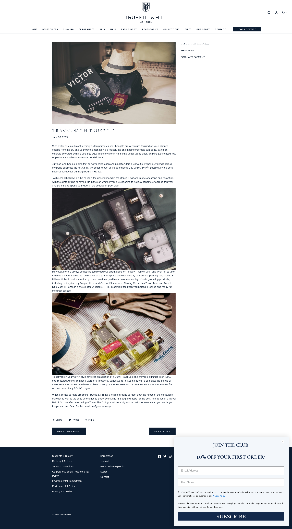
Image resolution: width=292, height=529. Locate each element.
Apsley (71, 380)
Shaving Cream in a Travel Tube (141, 283)
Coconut (105, 283)
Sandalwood (117, 380)
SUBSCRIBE (231, 516)
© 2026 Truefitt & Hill (61, 514)
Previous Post (69, 431)
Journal (104, 461)
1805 (167, 377)
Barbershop (106, 456)
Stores (103, 471)
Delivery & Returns (62, 461)
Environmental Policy (63, 486)
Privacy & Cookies (62, 491)
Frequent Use (87, 283)
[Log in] (277, 12)
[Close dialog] (284, 441)
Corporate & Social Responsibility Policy (70, 473)
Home (34, 29)
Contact (220, 29)
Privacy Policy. (219, 496)
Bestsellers (50, 29)
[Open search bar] (269, 13)
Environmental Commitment (67, 481)
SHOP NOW (187, 50)
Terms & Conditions (63, 466)
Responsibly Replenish (112, 466)
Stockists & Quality (62, 456)
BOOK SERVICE (247, 29)
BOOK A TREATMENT (193, 57)
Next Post (162, 431)
